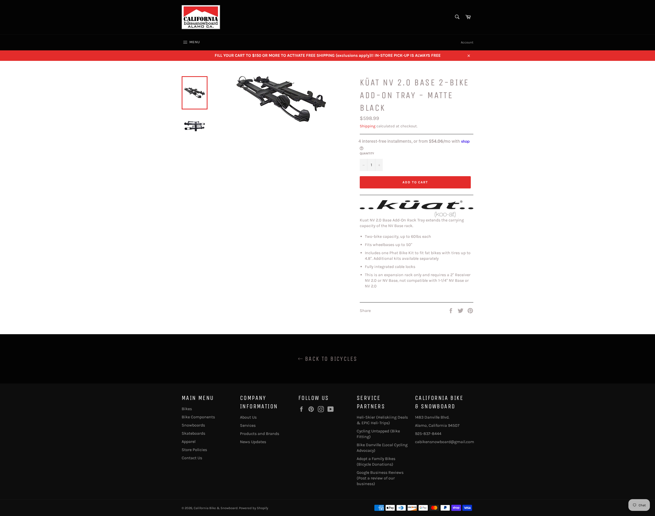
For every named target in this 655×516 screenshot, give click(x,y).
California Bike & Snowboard (216, 508)
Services (248, 425)
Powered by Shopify (253, 508)
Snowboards (193, 425)
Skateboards (193, 433)
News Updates (253, 441)
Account (467, 42)
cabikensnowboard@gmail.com (444, 441)
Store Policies (194, 449)
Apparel (188, 441)
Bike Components (198, 416)
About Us (248, 417)
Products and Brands (259, 433)
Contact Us (192, 457)
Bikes (187, 408)
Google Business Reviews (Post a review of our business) (380, 478)
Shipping (367, 126)
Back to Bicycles (330, 358)
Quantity (367, 153)
